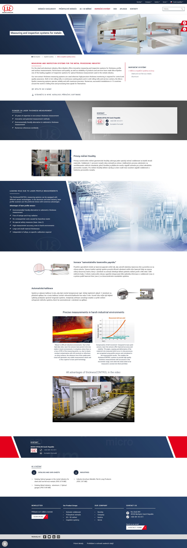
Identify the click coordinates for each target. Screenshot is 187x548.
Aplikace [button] (123, 9)
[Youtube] (49, 536)
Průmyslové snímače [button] (68, 9)
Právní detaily (78, 543)
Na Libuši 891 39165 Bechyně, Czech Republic (142, 513)
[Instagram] (58, 536)
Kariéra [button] (157, 2)
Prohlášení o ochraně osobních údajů (100, 543)
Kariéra (100, 517)
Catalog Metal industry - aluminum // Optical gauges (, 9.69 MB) (50, 486)
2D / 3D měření (71, 517)
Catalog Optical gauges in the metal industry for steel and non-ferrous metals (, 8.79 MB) (51, 480)
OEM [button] (115, 9)
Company (101, 515)
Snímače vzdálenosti (73, 512)
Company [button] (147, 2)
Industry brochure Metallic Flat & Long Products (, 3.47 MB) (94, 480)
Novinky (100, 512)
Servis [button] (164, 2)
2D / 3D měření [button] (85, 9)
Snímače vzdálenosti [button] (47, 9)
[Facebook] (44, 536)
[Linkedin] (53, 536)
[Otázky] (183, 9)
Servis (100, 520)
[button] (5, 544)
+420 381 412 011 (116, 121)
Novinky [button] (139, 2)
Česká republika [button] (177, 2)
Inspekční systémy (72, 520)
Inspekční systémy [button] (102, 9)
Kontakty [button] (134, 9)
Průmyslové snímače (73, 515)
